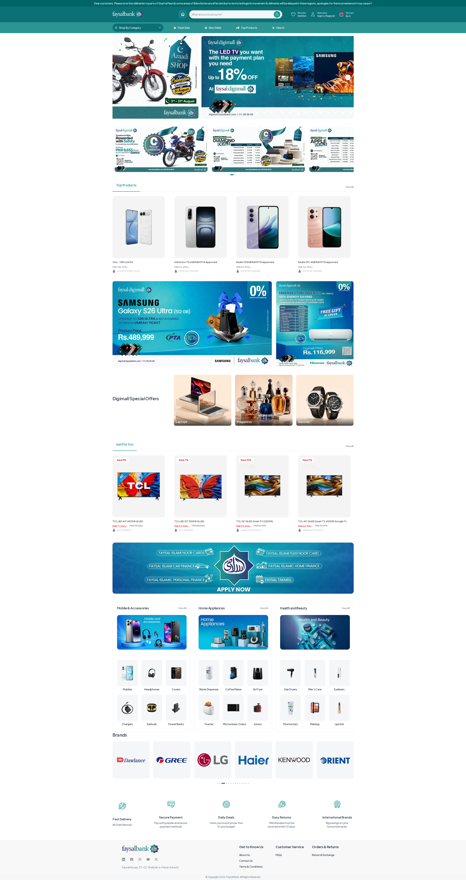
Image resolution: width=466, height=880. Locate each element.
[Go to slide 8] (235, 783)
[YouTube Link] (148, 859)
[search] (231, 14)
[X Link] (156, 859)
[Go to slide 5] (227, 783)
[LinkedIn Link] (123, 859)
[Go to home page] (182, 14)
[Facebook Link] (131, 859)
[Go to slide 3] (221, 783)
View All (349, 186)
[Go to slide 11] (241, 783)
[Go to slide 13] (246, 783)
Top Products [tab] (126, 185)
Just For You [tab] (124, 444)
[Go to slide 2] (219, 783)
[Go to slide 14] (248, 783)
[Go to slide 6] (231, 783)
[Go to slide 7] (233, 783)
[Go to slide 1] (217, 783)
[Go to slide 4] (224, 783)
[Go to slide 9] (237, 783)
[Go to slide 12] (244, 783)
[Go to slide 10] (239, 783)
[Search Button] (277, 14)
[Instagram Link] (139, 859)
